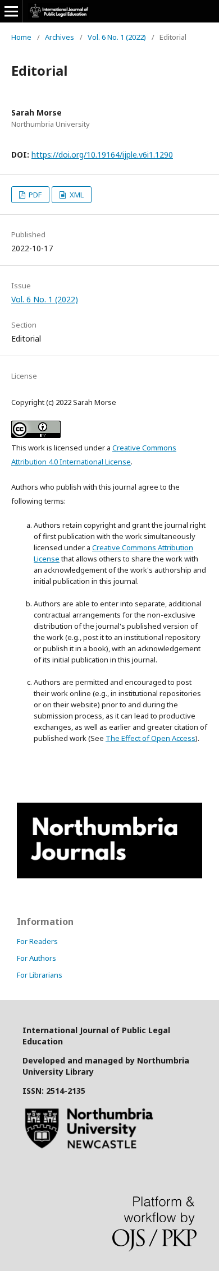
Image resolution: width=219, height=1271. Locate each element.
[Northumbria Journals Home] (109, 875)
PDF (34, 195)
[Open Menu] (11, 11)
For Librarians (39, 975)
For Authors (36, 958)
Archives (59, 37)
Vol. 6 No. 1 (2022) (117, 37)
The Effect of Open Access (150, 738)
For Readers (37, 941)
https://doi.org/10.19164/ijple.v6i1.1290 (102, 154)
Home (21, 37)
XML (76, 195)
